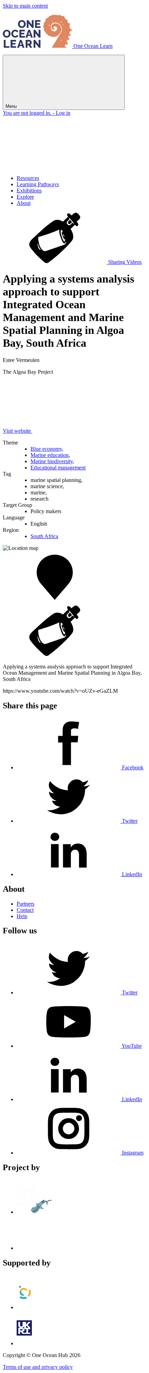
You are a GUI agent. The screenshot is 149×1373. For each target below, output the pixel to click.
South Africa (44, 536)
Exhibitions (29, 190)
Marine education (49, 455)
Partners (25, 904)
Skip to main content (25, 6)
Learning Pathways (38, 184)
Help (22, 916)
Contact (25, 910)
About (23, 203)
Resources (28, 178)
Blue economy (46, 449)
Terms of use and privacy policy (38, 1367)
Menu (12, 106)
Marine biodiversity (51, 461)
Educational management (58, 467)
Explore (25, 197)
